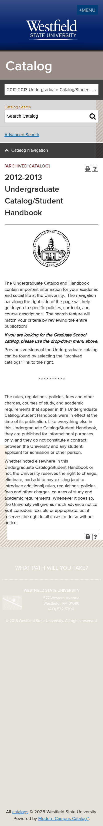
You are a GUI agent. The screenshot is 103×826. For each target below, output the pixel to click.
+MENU (87, 10)
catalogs (20, 812)
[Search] (92, 116)
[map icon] (12, 602)
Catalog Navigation (29, 150)
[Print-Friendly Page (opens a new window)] (88, 169)
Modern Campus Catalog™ (63, 818)
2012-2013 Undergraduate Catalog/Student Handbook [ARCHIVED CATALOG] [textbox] (52, 90)
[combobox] (51, 89)
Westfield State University (52, 30)
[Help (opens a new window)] (95, 169)
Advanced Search (21, 135)
